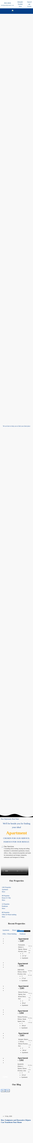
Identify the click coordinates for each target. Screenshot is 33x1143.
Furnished (27, 931)
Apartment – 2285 (23, 987)
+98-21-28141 (7, 3)
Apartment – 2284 (23, 1012)
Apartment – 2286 (23, 964)
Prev (3, 1090)
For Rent (21, 931)
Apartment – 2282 (23, 1059)
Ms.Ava (30, 946)
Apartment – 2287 (23, 940)
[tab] (6, 930)
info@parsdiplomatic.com (7, 5)
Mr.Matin (30, 970)
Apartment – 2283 (23, 1034)
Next (7, 1090)
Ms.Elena (30, 1018)
